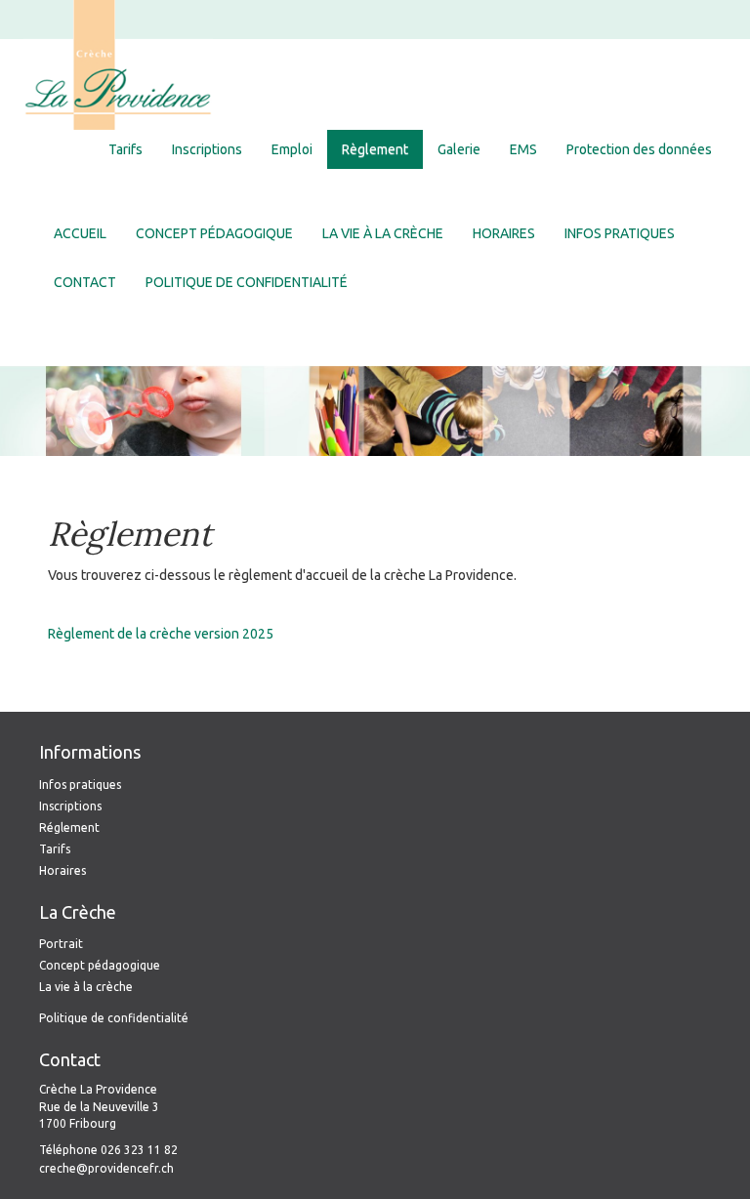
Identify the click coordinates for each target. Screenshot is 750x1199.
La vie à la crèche (382, 233)
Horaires (504, 233)
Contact (85, 282)
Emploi (291, 149)
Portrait (61, 943)
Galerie (459, 149)
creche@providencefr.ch (106, 1168)
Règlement (375, 149)
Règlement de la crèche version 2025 (160, 633)
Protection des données (639, 149)
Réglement (69, 827)
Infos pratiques (619, 233)
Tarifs (125, 149)
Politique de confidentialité (247, 282)
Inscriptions (207, 149)
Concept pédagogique (214, 233)
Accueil (80, 233)
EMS (523, 149)
